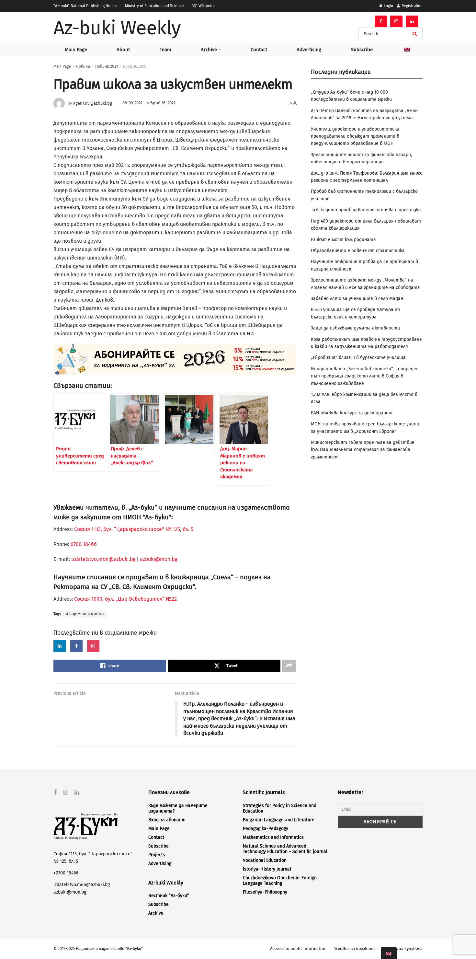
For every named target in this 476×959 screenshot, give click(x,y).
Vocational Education (265, 860)
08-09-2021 (132, 102)
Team (165, 49)
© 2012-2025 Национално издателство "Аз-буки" (98, 948)
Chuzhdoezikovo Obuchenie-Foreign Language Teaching (280, 880)
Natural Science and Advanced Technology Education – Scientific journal (285, 848)
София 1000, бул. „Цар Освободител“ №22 (125, 599)
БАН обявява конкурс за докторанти (351, 413)
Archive (209, 49)
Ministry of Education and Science (154, 6)
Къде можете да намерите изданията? (178, 808)
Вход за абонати (167, 820)
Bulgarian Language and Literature (278, 820)
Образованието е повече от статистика (358, 250)
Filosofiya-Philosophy (265, 892)
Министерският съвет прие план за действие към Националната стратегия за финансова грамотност (362, 450)
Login (388, 6)
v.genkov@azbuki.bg (92, 102)
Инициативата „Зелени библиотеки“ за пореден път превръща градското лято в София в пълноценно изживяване (365, 376)
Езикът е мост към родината (343, 239)
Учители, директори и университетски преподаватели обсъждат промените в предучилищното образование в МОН (355, 136)
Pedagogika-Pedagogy (265, 828)
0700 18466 (84, 544)
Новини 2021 (106, 66)
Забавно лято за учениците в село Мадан (357, 298)
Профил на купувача (402, 948)
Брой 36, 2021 (135, 66)
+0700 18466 (65, 873)
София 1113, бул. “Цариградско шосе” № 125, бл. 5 (133, 529)
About (123, 49)
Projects (156, 855)
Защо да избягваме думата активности (355, 328)
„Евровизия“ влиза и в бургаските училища (358, 357)
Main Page (76, 49)
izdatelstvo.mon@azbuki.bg (103, 559)
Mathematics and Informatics (273, 837)
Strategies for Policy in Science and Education (279, 808)
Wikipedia (206, 6)
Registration (412, 6)
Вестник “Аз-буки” (168, 895)
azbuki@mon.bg (158, 559)
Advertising (309, 49)
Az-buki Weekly (117, 28)
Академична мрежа (85, 614)
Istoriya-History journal (267, 869)
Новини (83, 66)
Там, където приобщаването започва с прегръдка (366, 210)
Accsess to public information (298, 948)
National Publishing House (85, 6)
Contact (259, 49)
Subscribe (362, 49)
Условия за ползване (354, 948)
